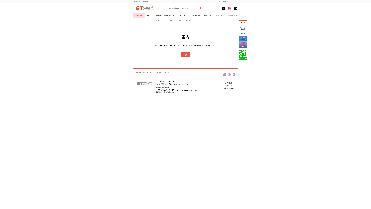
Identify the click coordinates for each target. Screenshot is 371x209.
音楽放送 (188, 20)
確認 (185, 55)
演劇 (179, 20)
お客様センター (232, 15)
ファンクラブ (182, 15)
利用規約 (160, 72)
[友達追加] (243, 54)
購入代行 (158, 15)
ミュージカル (169, 20)
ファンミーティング (154, 20)
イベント (150, 15)
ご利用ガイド (145, 1)
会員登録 (225, 1)
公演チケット (139, 15)
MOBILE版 (168, 72)
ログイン (218, 1)
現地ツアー (207, 15)
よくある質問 (137, 1)
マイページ (234, 1)
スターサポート (195, 15)
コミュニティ (219, 15)
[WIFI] (243, 42)
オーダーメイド (169, 15)
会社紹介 (152, 72)
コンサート (139, 20)
